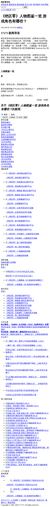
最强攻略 (20, 4)
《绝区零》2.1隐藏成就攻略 (17, 318)
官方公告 (28, 4)
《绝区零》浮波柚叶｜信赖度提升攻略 (21, 313)
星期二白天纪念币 (8, 135)
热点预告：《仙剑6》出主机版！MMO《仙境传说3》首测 (25, 324)
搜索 (25, 7)
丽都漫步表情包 (7, 162)
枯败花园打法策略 (8, 262)
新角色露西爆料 (7, 137)
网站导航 (11, 503)
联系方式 (40, 500)
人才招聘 (14, 500)
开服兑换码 (5, 132)
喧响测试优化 (6, 149)
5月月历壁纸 (6, 142)
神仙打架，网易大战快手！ (12, 334)
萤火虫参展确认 (7, 157)
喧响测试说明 (6, 154)
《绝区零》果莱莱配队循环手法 (19, 310)
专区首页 (4, 4)
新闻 (13, 115)
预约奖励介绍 (6, 147)
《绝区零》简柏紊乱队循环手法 (19, 298)
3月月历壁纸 (6, 164)
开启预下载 (5, 127)
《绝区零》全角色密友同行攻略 (19, 305)
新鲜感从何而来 (7, 144)
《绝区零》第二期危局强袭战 (18, 315)
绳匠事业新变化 (7, 152)
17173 (3, 10)
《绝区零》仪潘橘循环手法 (17, 303)
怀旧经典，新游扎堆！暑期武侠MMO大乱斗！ (20, 332)
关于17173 (5, 500)
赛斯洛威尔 (5, 122)
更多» (3, 267)
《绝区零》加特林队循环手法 (18, 296)
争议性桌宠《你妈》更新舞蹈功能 (15, 327)
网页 (6, 115)
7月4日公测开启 (7, 130)
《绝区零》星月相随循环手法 (18, 308)
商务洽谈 (31, 500)
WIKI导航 (44, 4)
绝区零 (9, 10)
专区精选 (36, 4)
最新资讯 (12, 4)
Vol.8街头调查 (6, 167)
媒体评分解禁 (6, 125)
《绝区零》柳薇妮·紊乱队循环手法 (20, 300)
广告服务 (23, 500)
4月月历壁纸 (6, 159)
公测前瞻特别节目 (8, 140)
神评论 (20, 28)
